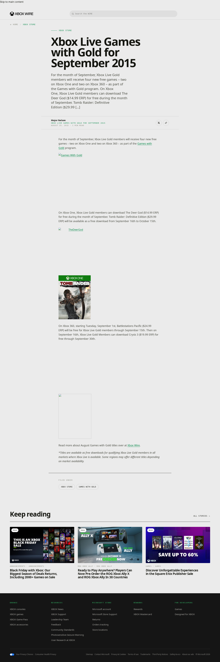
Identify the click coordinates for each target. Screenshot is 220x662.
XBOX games (16, 614)
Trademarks (145, 654)
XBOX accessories (19, 624)
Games (178, 609)
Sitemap (89, 654)
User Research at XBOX (63, 640)
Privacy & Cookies (118, 654)
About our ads (188, 654)
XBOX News (57, 609)
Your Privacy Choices (24, 654)
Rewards (138, 609)
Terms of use (133, 654)
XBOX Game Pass (19, 619)
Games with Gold (87, 487)
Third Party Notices (160, 654)
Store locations (100, 629)
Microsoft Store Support (104, 614)
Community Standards (62, 629)
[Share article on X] (159, 123)
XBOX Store (66, 487)
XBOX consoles (17, 609)
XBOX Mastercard (143, 614)
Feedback (56, 624)
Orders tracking (100, 624)
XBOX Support (58, 614)
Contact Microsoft (102, 654)
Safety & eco (175, 654)
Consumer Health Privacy (45, 654)
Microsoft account (101, 609)
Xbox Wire (134, 445)
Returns (96, 619)
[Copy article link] (166, 123)
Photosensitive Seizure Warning (67, 634)
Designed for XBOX (185, 614)
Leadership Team (60, 619)
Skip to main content (11, 1)
